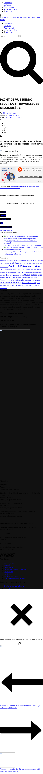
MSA (22, 275)
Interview (10, 275)
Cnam (16, 263)
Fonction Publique (30, 270)
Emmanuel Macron (10, 270)
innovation (3, 275)
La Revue (7, 5)
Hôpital (20, 272)
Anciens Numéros (10, 9)
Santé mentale (32, 283)
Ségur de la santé (27, 285)
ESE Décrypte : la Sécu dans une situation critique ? (23, 245)
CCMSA (4, 263)
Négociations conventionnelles (12, 280)
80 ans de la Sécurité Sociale (15, 569)
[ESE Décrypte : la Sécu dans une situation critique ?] (23, 243)
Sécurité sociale (6, 230)
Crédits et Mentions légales (14, 578)
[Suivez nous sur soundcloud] (12, 557)
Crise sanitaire (30, 266)
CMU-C (8, 263)
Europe (19, 270)
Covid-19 (14, 266)
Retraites (25, 283)
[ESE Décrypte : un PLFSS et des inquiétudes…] (21, 236)
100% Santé (4, 260)
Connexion (8, 588)
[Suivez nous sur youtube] (8, 557)
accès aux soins (13, 260)
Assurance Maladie (25, 260)
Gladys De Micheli (9, 113)
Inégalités (16, 275)
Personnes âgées (33, 280)
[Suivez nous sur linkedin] (1, 557)
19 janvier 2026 (12, 115)
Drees (2, 269)
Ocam (26, 280)
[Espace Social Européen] (21, 20)
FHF (23, 270)
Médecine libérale (7, 277)
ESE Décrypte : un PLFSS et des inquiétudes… (21, 239)
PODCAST (8, 117)
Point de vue (17, 117)
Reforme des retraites (11, 282)
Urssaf (37, 285)
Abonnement (9, 7)
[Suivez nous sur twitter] (5, 557)
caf (1, 263)
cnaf (12, 263)
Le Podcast (9, 11)
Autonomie (38, 260)
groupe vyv (7, 272)
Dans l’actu (8, 3)
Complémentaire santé (32, 263)
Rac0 (39, 280)
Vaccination (3, 288)
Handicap (13, 272)
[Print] (1, 136)
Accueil (7, 565)
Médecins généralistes (22, 278)
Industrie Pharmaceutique (33, 272)
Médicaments (33, 278)
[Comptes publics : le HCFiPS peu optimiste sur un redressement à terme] (23, 250)
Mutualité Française (33, 275)
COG (24, 263)
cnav (21, 263)
